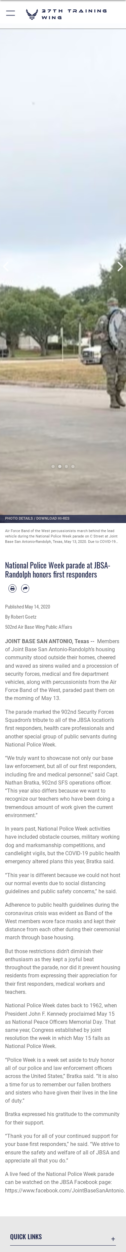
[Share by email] (25, 588)
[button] (11, 14)
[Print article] (12, 588)
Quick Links (26, 1236)
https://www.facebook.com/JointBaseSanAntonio (64, 1190)
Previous (6, 266)
